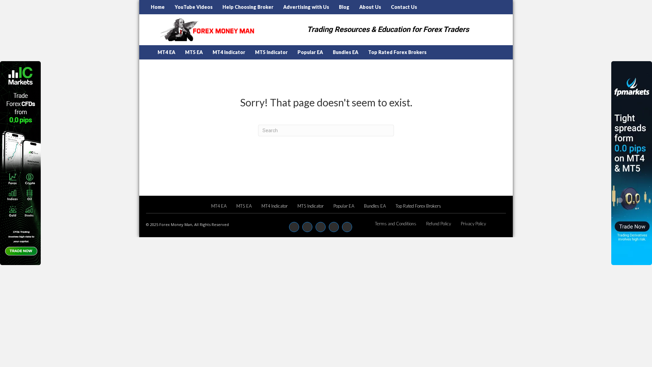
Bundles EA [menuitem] (345, 52)
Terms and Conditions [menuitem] (395, 223)
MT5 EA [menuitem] (194, 52)
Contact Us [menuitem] (404, 7)
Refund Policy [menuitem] (438, 223)
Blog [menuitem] (344, 7)
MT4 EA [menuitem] (166, 52)
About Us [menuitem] (370, 7)
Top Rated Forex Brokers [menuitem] (397, 52)
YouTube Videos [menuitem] (194, 7)
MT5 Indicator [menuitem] (271, 52)
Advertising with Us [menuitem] (306, 7)
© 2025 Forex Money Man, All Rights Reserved (187, 224)
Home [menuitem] (158, 7)
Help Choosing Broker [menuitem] (247, 7)
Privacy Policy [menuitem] (473, 223)
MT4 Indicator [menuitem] (229, 52)
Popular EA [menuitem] (310, 52)
